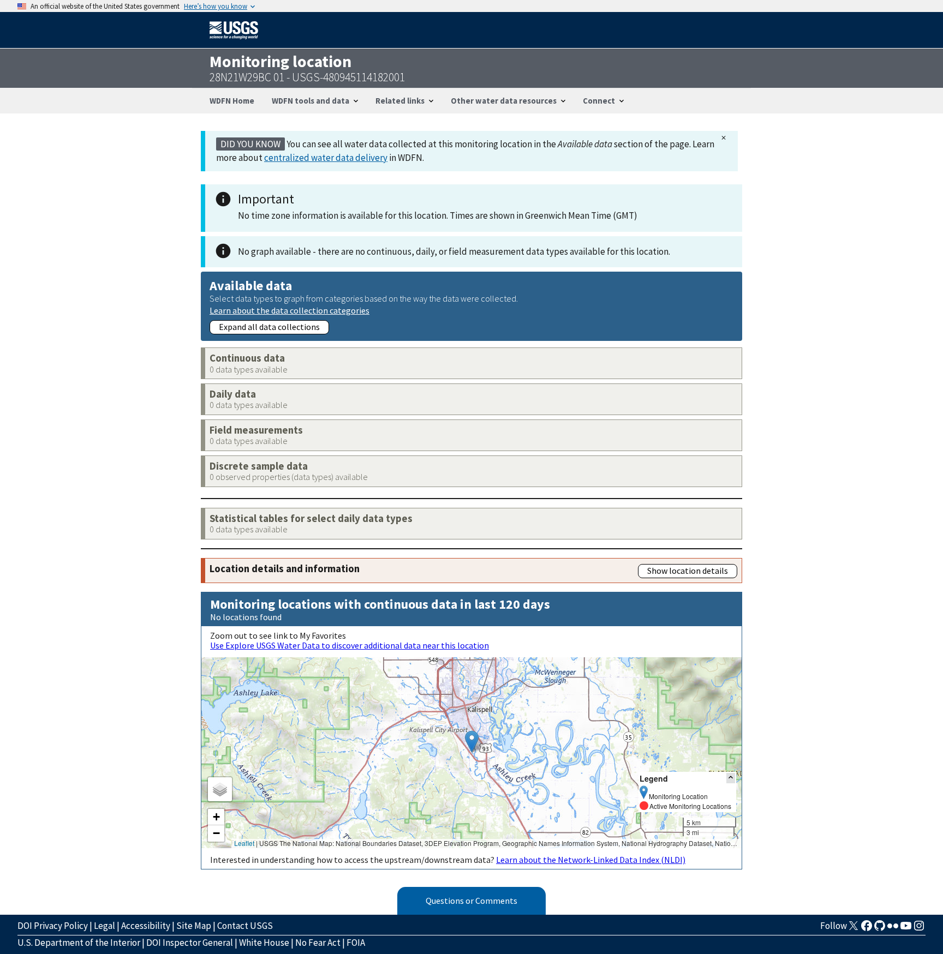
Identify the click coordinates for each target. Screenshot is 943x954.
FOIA (356, 943)
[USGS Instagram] (919, 929)
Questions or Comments (471, 900)
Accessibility (145, 926)
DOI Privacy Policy (52, 926)
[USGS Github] (879, 929)
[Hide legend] (730, 778)
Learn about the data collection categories (289, 310)
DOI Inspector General (189, 943)
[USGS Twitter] (853, 929)
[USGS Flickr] (892, 929)
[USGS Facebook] (866, 929)
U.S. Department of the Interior (78, 943)
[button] (472, 741)
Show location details (687, 570)
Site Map (193, 926)
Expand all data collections (269, 326)
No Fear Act (318, 943)
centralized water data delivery (325, 158)
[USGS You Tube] (905, 929)
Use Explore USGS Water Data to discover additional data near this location (349, 645)
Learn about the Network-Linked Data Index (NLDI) (590, 859)
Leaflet (244, 843)
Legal (104, 926)
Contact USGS (245, 926)
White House (264, 943)
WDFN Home (232, 100)
